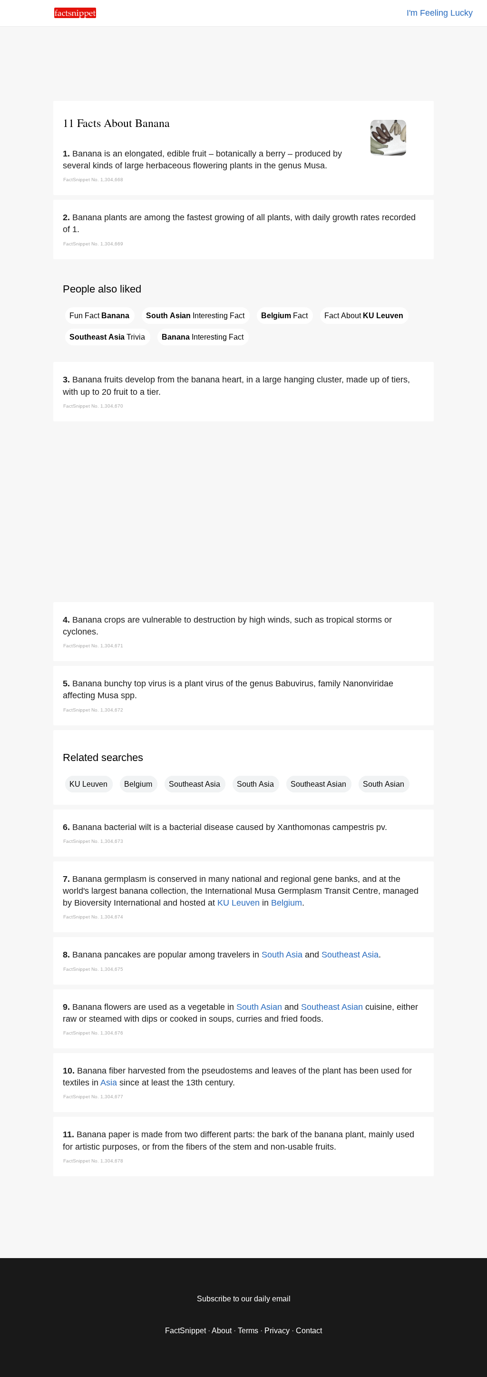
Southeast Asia (194, 784)
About (222, 1331)
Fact (284, 316)
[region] (243, 61)
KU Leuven (88, 784)
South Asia (255, 784)
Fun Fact (99, 316)
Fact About (363, 316)
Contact (309, 1331)
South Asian (383, 784)
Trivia (107, 337)
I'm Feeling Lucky (440, 13)
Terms (248, 1331)
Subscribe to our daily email (244, 1299)
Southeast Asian (318, 784)
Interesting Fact (195, 316)
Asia (108, 1082)
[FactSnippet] (75, 15)
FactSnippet (185, 1331)
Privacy (277, 1331)
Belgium (138, 784)
